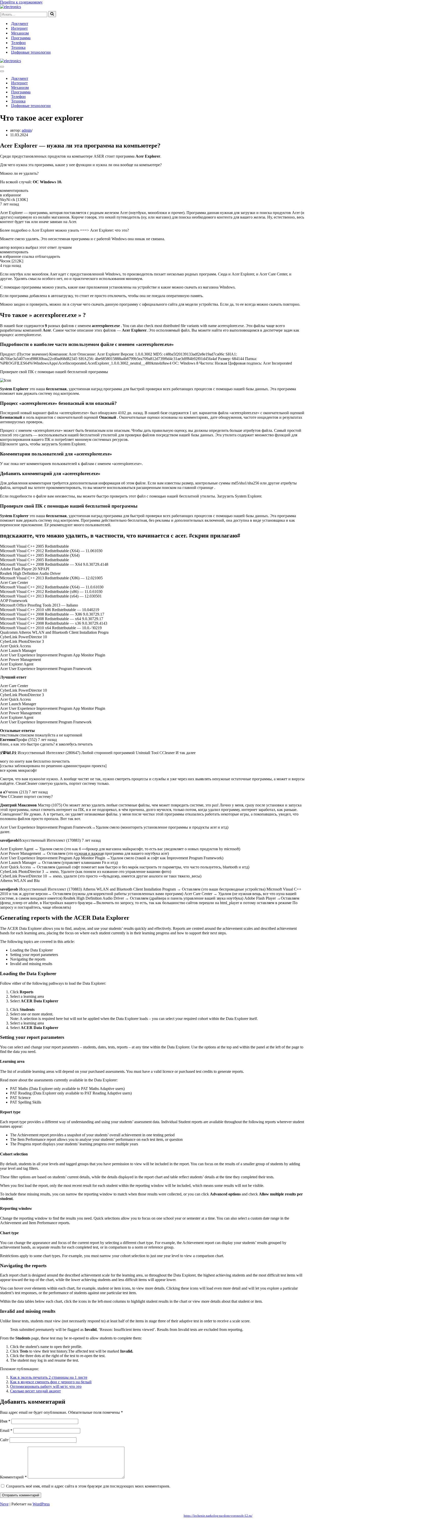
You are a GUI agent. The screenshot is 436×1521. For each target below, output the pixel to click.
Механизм (20, 33)
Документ (19, 23)
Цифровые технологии (31, 52)
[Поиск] (52, 14)
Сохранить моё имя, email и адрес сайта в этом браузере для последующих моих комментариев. (88, 1486)
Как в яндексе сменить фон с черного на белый (51, 1382)
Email (6, 1430)
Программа (21, 38)
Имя (5, 1421)
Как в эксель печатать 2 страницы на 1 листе (48, 1377)
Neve (4, 1504)
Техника (18, 47)
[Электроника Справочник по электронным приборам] (10, 7)
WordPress (41, 1504)
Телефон (18, 43)
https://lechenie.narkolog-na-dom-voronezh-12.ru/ (218, 1515)
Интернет (19, 28)
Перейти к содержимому (21, 2)
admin (27, 130)
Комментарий (13, 1477)
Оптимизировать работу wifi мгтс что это (45, 1386)
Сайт (4, 1440)
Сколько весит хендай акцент (35, 1391)
